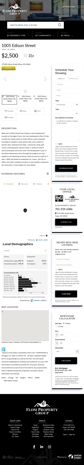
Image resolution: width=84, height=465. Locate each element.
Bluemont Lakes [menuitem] (48, 425)
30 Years (67, 323)
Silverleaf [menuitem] (35, 434)
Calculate (66, 361)
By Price (65, 36)
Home (4, 378)
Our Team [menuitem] (15, 436)
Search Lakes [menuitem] (15, 427)
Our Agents (58, 227)
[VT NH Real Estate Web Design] (69, 457)
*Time (57, 109)
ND (17, 378)
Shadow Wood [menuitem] (48, 432)
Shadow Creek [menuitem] (48, 429)
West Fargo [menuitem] (48, 434)
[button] (60, 25)
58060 (37, 378)
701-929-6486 (70, 7)
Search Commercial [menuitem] (15, 425)
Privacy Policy (68, 160)
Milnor (30, 378)
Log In (65, 434)
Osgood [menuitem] (35, 429)
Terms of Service (71, 176)
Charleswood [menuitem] (48, 427)
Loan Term (58, 323)
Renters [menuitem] (15, 434)
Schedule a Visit (73, 78)
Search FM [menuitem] (15, 429)
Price (56, 331)
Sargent (23, 378)
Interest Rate (59, 348)
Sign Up (72, 434)
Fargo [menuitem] (35, 425)
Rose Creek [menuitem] (35, 432)
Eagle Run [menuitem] (35, 427)
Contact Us (61, 78)
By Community (43, 36)
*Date (57, 101)
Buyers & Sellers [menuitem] (15, 432)
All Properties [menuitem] (48, 436)
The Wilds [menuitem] (35, 436)
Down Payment (60, 339)
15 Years (60, 326)
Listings (10, 378)
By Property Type (16, 36)
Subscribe (66, 294)
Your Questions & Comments (64, 118)
